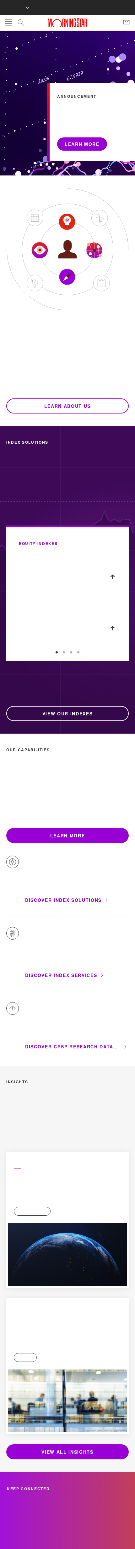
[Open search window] (20, 23)
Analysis (21, 1094)
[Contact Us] (126, 23)
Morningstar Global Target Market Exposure (63, 533)
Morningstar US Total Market (48, 584)
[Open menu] (8, 23)
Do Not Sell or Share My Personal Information (67, 1518)
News (19, 1240)
